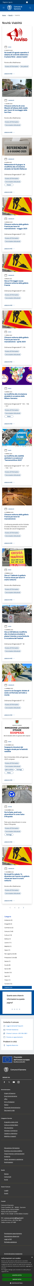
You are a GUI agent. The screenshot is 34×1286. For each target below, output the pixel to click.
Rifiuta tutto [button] (17, 1279)
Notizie (10, 807)
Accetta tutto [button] (17, 1275)
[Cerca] (30, 8)
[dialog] (17, 1270)
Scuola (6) (7, 965)
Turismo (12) (8, 984)
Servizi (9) (7, 969)
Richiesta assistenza (10, 1242)
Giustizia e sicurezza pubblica (13, 1151)
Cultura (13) (8, 935)
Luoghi (6, 1190)
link (7, 1271)
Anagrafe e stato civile (11, 1122)
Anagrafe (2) (8, 924)
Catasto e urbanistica (10, 1133)
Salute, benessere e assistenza (13, 1159)
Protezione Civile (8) (10, 957)
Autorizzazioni (8, 1162)
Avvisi (9, 47)
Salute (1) (7, 961)
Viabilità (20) (8, 987)
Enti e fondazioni (9, 1102)
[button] (17, 1283)
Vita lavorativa (8, 1128)
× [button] (32, 1257)
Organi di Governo (9, 1093)
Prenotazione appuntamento (13, 1233)
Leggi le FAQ (8, 1239)
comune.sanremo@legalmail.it (13, 1218)
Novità (10, 15)
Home (4, 15)
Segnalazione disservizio (11, 1236)
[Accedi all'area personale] (27, 2)
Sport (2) (7, 976)
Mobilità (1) (7, 946)
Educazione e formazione (11, 1148)
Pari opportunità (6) (10, 954)
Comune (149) (8, 931)
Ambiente (7, 1156)
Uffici (5, 1099)
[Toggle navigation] (4, 8)
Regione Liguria (7, 2)
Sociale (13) (8, 972)
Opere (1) (7, 950)
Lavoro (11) (7, 942)
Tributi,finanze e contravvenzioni (14, 1154)
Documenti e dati (9, 1110)
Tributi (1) (7, 980)
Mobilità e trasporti (10, 1136)
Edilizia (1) (7, 939)
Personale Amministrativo (12, 1107)
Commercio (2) (8, 928)
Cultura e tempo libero (11, 1125)
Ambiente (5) (8, 920)
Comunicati (11, 100)
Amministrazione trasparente (13, 1254)
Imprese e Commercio (10, 1131)
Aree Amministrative (10, 1096)
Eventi (6, 1193)
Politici (6, 1105)
